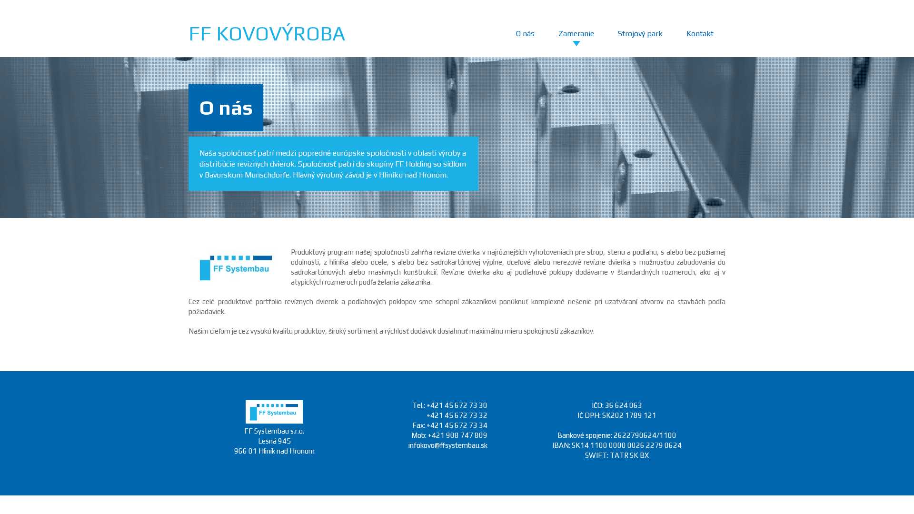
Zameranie (576, 33)
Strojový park (640, 33)
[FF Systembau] (274, 421)
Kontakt (700, 33)
